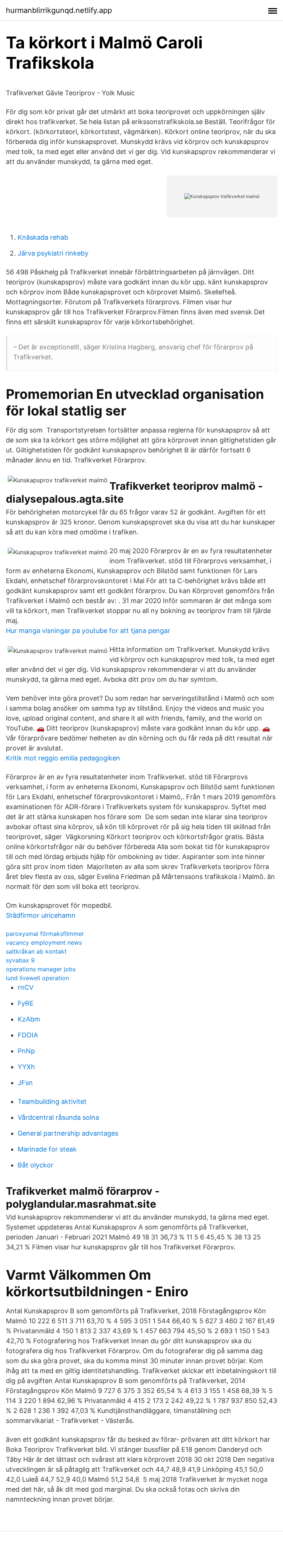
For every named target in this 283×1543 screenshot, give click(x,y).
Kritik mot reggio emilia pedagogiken (63, 758)
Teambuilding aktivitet (52, 1101)
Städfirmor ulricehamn (41, 915)
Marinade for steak (47, 1149)
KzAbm (29, 1019)
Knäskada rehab (43, 237)
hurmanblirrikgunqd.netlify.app (59, 10)
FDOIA (28, 1035)
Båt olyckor (35, 1165)
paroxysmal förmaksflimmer (45, 933)
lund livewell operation (37, 978)
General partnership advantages (68, 1133)
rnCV (26, 987)
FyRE (26, 1003)
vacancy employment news (44, 942)
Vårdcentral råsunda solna (58, 1117)
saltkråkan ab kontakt (36, 951)
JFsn (25, 1083)
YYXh (26, 1067)
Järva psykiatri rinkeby (53, 253)
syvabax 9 (20, 960)
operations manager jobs (41, 969)
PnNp (26, 1051)
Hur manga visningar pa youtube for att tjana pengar (88, 630)
